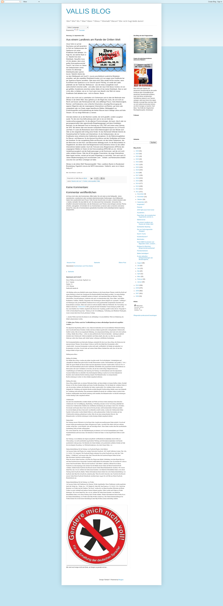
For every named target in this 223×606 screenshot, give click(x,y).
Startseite (97, 262)
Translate (82, 30)
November (140, 196)
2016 (137, 178)
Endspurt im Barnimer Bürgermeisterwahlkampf (146, 247)
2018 (137, 172)
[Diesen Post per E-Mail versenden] (95, 178)
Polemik (139, 207)
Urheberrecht (81, 306)
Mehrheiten (140, 239)
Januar (139, 282)
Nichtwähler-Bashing (143, 227)
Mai (138, 271)
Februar (140, 279)
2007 (137, 293)
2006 (137, 296)
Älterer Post (122, 262)
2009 (137, 288)
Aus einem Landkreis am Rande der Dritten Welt (145, 223)
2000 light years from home (145, 210)
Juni (138, 268)
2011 (137, 191)
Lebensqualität (92, 181)
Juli (138, 265)
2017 (137, 175)
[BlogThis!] (97, 178)
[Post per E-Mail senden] (91, 178)
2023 (137, 159)
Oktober (140, 199)
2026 (137, 151)
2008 (137, 291)
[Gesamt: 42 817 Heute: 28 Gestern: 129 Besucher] (139, 313)
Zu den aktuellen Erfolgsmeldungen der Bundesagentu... (145, 257)
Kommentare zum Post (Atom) (83, 266)
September (141, 202)
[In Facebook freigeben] (101, 178)
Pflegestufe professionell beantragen (145, 315)
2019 (137, 170)
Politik (98, 181)
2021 (137, 164)
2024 (137, 156)
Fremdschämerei (142, 251)
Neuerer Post (71, 262)
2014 (137, 183)
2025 (137, 153)
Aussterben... (141, 212)
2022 (137, 162)
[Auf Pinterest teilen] (104, 178)
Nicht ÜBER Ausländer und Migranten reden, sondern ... (147, 242)
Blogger (120, 580)
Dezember (140, 194)
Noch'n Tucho (141, 234)
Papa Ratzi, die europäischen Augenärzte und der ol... (146, 216)
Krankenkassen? (142, 236)
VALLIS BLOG (88, 11)
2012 (137, 189)
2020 (137, 167)
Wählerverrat (141, 220)
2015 (137, 181)
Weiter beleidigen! (143, 253)
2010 (137, 285)
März (139, 276)
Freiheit (85, 181)
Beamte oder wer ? (77, 181)
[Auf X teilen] (99, 178)
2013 (137, 186)
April (139, 274)
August (139, 263)
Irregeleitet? (141, 204)
